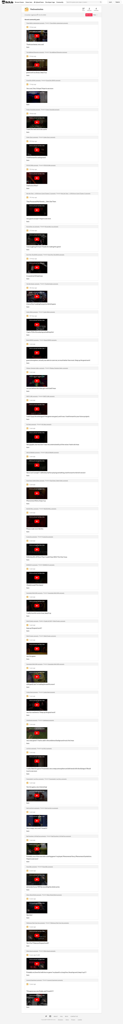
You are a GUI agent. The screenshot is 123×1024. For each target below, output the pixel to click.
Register (118, 2)
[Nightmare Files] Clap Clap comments (35, 923)
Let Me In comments (31, 748)
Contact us (74, 1016)
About (56, 1016)
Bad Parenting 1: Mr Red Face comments (36, 836)
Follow (90, 15)
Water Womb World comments (33, 895)
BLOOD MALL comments (32, 508)
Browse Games (19, 2)
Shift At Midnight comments (33, 452)
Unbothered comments (31, 720)
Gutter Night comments (32, 312)
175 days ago (33, 230)
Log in (110, 2)
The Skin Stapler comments (32, 284)
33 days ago (32, 56)
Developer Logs (50, 2)
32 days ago (32, 27)
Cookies (80, 1019)
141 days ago (33, 197)
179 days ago (33, 258)
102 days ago (33, 141)
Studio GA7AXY (48, 621)
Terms (67, 1019)
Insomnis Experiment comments (34, 980)
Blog (66, 1016)
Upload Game (40, 2)
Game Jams (29, 2)
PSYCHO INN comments (32, 165)
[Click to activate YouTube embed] (36, 36)
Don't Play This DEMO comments (34, 254)
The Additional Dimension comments (35, 52)
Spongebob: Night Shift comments (34, 593)
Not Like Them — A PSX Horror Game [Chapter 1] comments (41, 193)
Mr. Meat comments (31, 424)
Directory (60, 1019)
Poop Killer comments (31, 866)
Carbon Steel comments (32, 692)
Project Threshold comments (33, 109)
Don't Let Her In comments (32, 808)
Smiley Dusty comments (32, 137)
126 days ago (33, 169)
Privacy (73, 1019)
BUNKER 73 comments (32, 565)
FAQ (61, 1016)
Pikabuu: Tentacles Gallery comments (35, 368)
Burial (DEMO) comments (32, 340)
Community (59, 2)
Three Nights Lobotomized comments (35, 23)
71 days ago (32, 84)
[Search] (100, 2)
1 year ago (32, 344)
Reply (27, 47)
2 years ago (32, 870)
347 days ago (33, 316)
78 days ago (32, 113)
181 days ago (33, 288)
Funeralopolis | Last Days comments (35, 779)
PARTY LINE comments (32, 396)
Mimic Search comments (32, 951)
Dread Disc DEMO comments (33, 80)
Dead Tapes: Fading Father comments (35, 480)
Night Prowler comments (32, 621)
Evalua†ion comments (31, 536)
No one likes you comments (33, 226)
